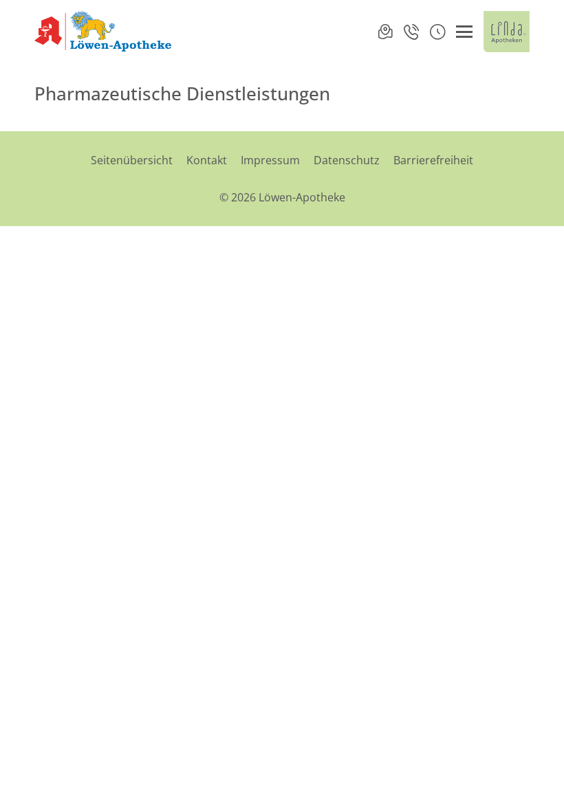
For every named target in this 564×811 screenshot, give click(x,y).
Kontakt (206, 160)
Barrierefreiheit (433, 160)
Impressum (270, 160)
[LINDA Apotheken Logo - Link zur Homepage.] (507, 31)
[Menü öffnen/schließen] (464, 31)
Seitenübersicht (132, 160)
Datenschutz (347, 160)
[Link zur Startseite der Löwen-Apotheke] (104, 31)
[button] (437, 31)
